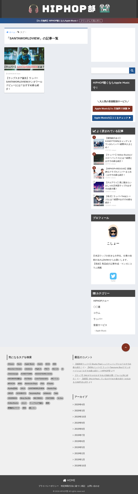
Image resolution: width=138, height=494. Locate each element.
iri (62, 369)
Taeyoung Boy (34, 393)
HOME (70, 480)
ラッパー (98, 319)
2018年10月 (80, 465)
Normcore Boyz (31, 384)
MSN (20, 384)
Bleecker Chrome (15, 369)
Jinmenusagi (13, 374)
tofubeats (47, 393)
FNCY (47, 369)
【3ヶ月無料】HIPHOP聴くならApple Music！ (57, 21)
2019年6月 (80, 441)
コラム (96, 313)
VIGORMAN (12, 398)
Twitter (113, 281)
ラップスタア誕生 (36, 403)
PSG (42, 384)
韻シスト (32, 408)
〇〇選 (96, 307)
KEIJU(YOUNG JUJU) (43, 374)
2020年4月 (80, 404)
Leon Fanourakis (41, 379)
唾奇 (47, 403)
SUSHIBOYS (21, 393)
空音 (24, 408)
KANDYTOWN (26, 374)
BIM (54, 364)
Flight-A (38, 369)
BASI (48, 364)
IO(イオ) (55, 369)
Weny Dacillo (25, 398)
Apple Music (101, 331)
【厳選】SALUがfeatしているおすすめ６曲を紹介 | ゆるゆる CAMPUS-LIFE (102, 380)
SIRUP (10, 393)
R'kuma (50, 384)
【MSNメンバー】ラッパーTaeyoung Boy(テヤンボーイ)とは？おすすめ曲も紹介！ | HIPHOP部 (101, 369)
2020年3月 (80, 410)
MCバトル (55, 379)
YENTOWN (50, 398)
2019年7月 (80, 435)
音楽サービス (100, 325)
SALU (23, 388)
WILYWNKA (38, 398)
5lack (19, 364)
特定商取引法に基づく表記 (73, 486)
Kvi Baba (28, 379)
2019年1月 (80, 459)
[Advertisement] (113, 45)
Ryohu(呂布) (12, 388)
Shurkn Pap (51, 388)
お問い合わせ (93, 486)
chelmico (28, 369)
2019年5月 (80, 447)
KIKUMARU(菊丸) (14, 379)
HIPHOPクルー (101, 301)
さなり (24, 403)
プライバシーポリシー (49, 486)
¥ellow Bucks (13, 403)
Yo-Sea (60, 398)
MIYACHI (11, 384)
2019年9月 (80, 423)
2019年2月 (80, 453)
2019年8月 (80, 429)
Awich (40, 364)
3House (11, 364)
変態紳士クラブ (13, 408)
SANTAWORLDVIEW (36, 388)
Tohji (56, 393)
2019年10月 (80, 417)
